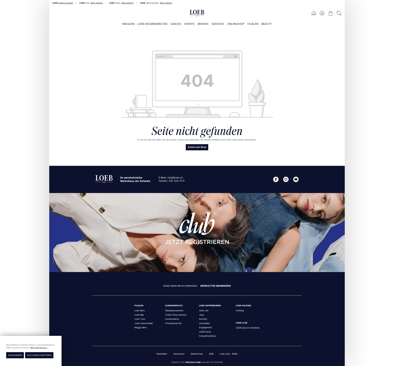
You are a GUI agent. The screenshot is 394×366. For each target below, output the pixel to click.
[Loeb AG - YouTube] (296, 179)
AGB (211, 354)
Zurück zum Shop (197, 147)
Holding (240, 310)
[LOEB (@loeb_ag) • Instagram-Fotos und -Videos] (286, 179)
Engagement (205, 327)
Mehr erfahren (97, 3)
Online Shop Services (176, 315)
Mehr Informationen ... (39, 348)
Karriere (203, 319)
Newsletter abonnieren (215, 286)
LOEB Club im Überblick (248, 328)
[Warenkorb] (330, 13)
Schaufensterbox (207, 336)
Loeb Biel (139, 315)
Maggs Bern (141, 327)
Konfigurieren (15, 355)
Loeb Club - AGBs (228, 354)
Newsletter (162, 354)
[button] (322, 13)
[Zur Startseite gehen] (197, 13)
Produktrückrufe (173, 323)
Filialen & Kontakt (65, 3)
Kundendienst (172, 319)
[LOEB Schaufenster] (313, 13)
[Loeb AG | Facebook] (276, 179)
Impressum (178, 354)
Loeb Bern (140, 310)
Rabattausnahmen (174, 310)
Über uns (203, 310)
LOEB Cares (205, 332)
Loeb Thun (140, 319)
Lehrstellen (204, 323)
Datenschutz (197, 354)
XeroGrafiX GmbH (193, 362)
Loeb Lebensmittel (144, 323)
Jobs (201, 315)
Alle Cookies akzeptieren (39, 355)
